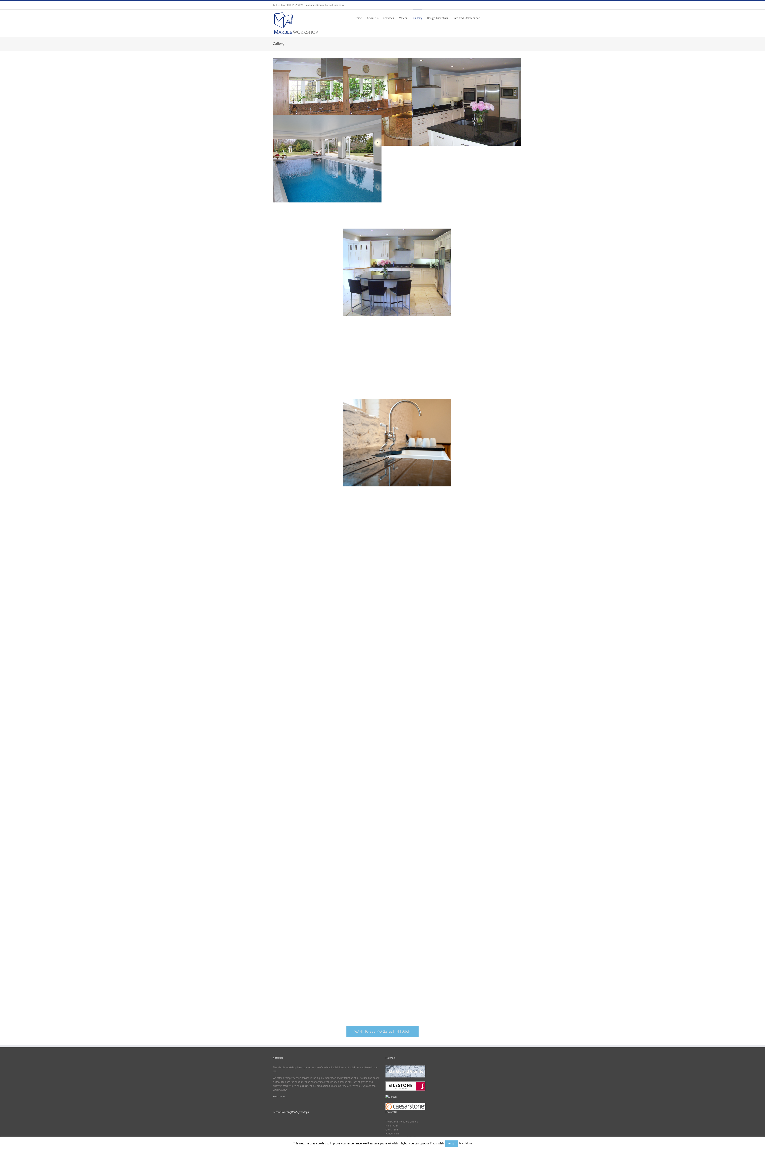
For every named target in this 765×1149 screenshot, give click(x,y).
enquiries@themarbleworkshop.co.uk (325, 4)
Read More (465, 1143)
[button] (486, 18)
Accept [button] (451, 1143)
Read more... (280, 1096)
